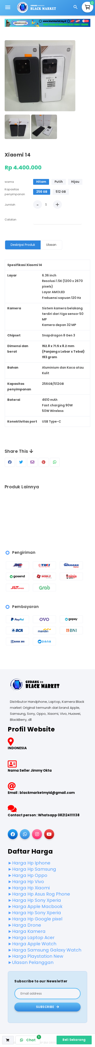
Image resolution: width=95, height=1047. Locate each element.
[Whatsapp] (25, 834)
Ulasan (51, 244)
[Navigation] (7, 8)
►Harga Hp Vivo (26, 881)
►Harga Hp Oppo (27, 875)
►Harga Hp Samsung (32, 869)
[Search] (76, 7)
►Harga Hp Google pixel (35, 919)
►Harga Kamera (27, 931)
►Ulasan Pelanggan (30, 962)
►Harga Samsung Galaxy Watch (44, 950)
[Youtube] (49, 834)
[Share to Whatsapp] (55, 462)
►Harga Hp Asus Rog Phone (39, 894)
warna (9, 182)
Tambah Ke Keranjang (10, 1043)
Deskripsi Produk (23, 244)
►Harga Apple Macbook (35, 906)
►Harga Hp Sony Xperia (34, 900)
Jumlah (10, 205)
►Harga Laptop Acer (31, 937)
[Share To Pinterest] (43, 462)
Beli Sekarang (74, 1040)
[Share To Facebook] (10, 462)
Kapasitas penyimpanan (15, 191)
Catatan (10, 219)
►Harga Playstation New (35, 956)
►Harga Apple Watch (32, 944)
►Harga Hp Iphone (29, 863)
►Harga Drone (24, 925)
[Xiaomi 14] (40, 76)
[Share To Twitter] (21, 462)
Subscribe (45, 1007)
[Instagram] (37, 834)
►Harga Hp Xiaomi (29, 888)
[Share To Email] (32, 462)
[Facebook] (13, 834)
